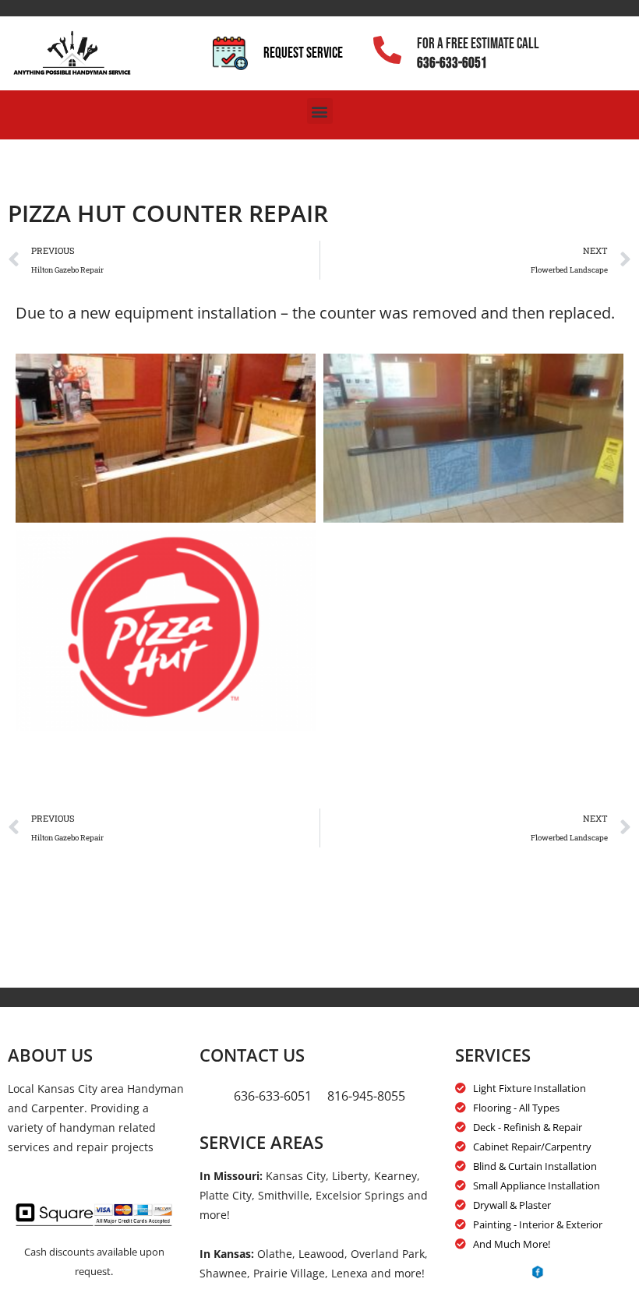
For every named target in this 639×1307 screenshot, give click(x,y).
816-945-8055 (366, 1095)
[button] (320, 111)
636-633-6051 (452, 63)
